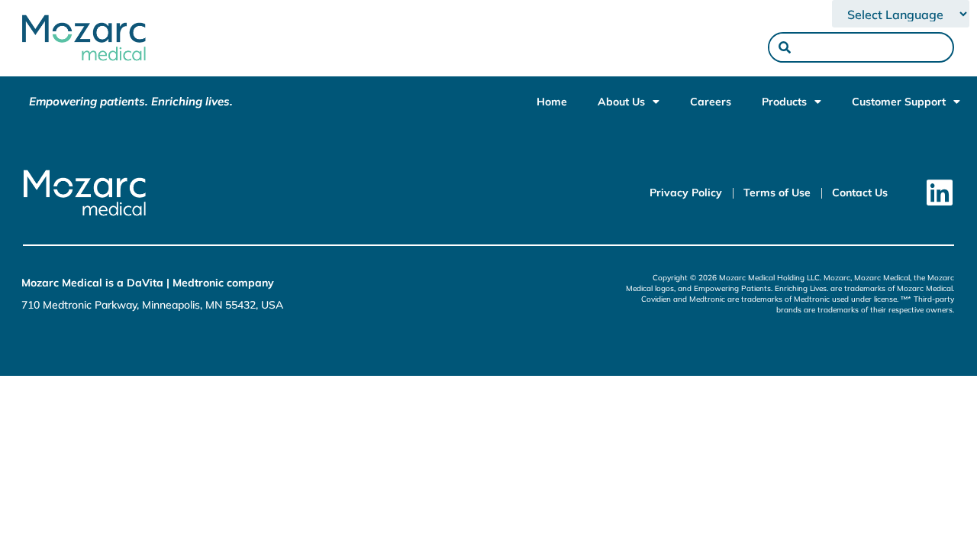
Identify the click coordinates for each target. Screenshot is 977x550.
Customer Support (899, 101)
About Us (621, 101)
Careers (710, 101)
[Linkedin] (939, 193)
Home (552, 101)
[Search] (784, 47)
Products (784, 101)
